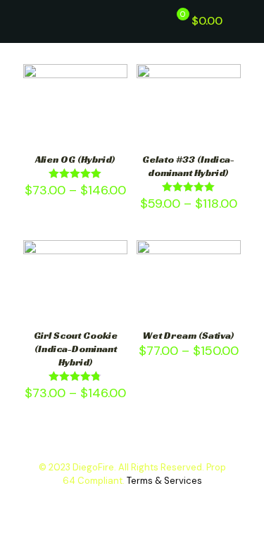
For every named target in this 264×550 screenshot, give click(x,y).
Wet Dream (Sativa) (188, 335)
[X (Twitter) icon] (132, 501)
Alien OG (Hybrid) (75, 159)
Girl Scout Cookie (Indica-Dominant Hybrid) (76, 348)
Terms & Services (164, 481)
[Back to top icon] (224, 521)
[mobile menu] (245, 21)
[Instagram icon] (147, 501)
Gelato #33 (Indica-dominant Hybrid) (188, 166)
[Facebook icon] (117, 501)
